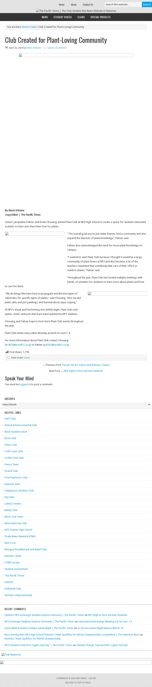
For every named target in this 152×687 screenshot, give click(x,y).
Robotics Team (13, 555)
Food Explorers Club (16, 477)
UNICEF (9, 582)
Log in (92, 678)
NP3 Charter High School (18, 529)
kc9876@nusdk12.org (18, 344)
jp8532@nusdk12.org (56, 344)
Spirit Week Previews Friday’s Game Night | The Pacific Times (39, 628)
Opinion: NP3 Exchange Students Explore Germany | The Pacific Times (44, 614)
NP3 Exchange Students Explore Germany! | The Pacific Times (39, 621)
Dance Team (12, 464)
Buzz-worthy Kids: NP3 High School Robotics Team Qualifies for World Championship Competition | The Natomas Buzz (72, 634)
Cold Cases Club (14, 451)
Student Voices (62, 17)
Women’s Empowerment (18, 595)
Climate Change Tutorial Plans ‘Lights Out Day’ (102, 645)
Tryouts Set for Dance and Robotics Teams (86, 364)
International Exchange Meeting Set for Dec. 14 (105, 621)
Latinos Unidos (13, 503)
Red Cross (10, 542)
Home (62, 4)
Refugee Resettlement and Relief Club (26, 549)
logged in (24, 384)
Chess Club (11, 444)
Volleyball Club (13, 588)
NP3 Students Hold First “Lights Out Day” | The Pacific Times (38, 645)
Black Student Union (16, 431)
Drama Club (11, 470)
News (45, 17)
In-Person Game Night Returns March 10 (100, 628)
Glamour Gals (12, 484)
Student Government (16, 569)
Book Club (10, 438)
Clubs (81, 17)
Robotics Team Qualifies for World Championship (33, 638)
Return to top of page (78, 682)
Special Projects (100, 17)
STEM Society (12, 562)
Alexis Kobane (33, 48)
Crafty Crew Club (14, 457)
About (73, 4)
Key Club (9, 497)
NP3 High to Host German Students (83, 370)
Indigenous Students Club (19, 490)
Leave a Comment (57, 48)
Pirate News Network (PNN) (20, 536)
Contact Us (88, 4)
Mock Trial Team (14, 516)
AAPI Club (10, 418)
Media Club (11, 510)
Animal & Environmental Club (21, 425)
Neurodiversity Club (16, 523)
